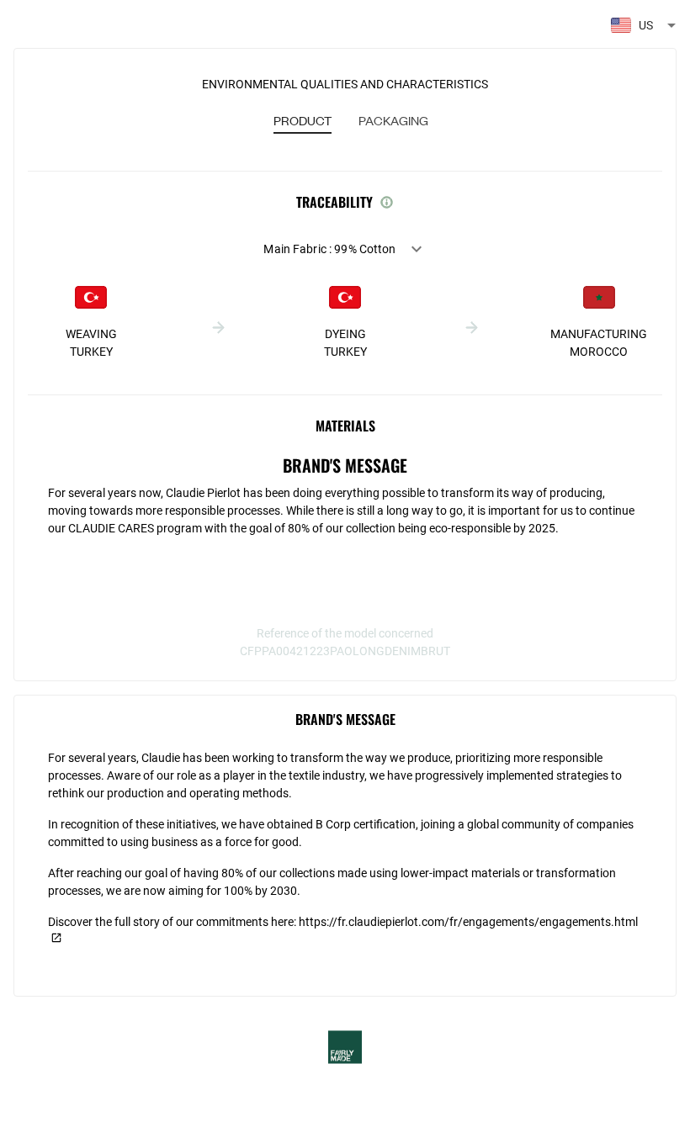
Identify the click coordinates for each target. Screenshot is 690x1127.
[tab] (302, 122)
